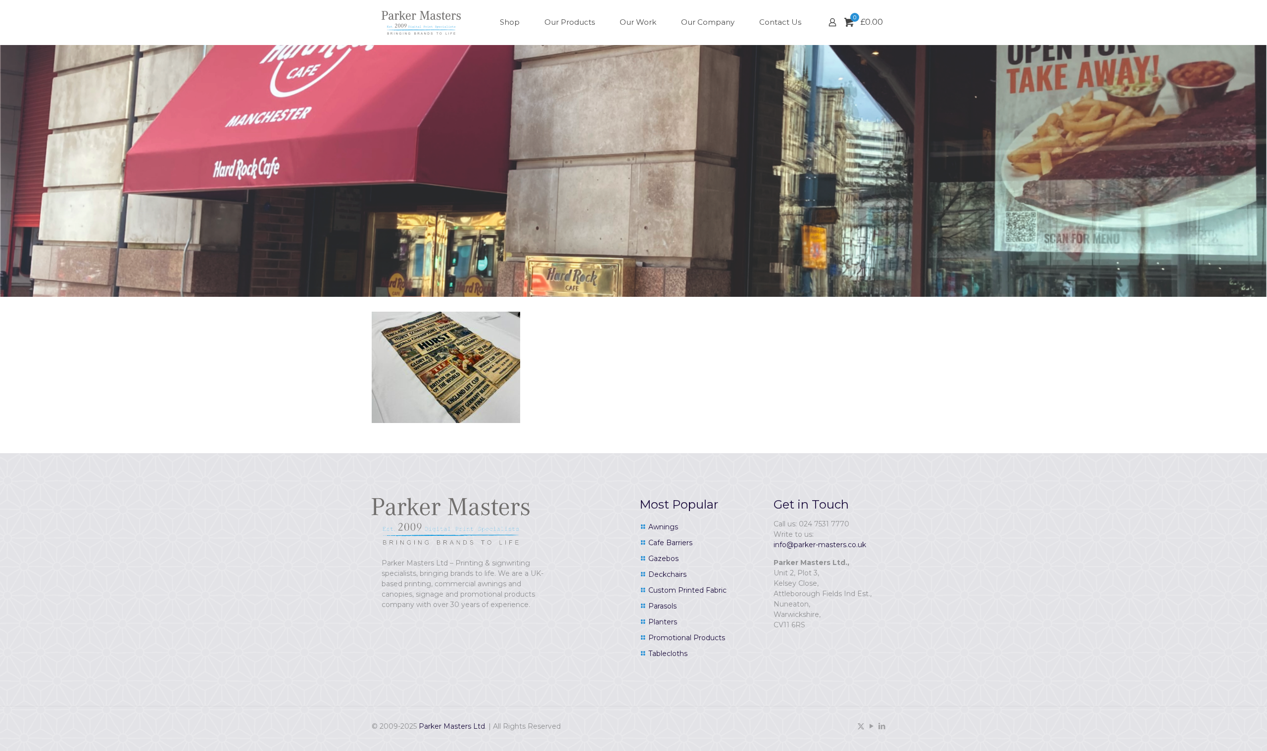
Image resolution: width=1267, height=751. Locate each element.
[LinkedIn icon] (881, 726)
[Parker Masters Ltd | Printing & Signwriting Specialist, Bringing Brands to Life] (421, 22)
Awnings (663, 526)
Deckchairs (667, 574)
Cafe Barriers (670, 542)
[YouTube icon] (871, 726)
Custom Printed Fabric (687, 590)
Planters (662, 621)
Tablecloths (667, 653)
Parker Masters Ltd (452, 726)
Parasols (662, 606)
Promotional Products (686, 637)
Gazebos (663, 558)
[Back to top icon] (1219, 730)
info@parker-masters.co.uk (820, 544)
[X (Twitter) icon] (861, 726)
